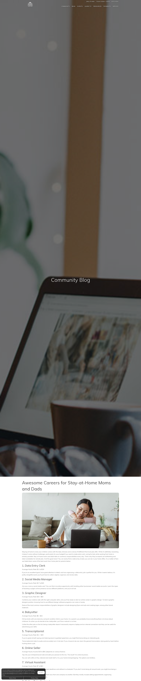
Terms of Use (12, 678)
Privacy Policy (34, 678)
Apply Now (114, 1)
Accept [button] (41, 672)
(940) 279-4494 (90, 1)
